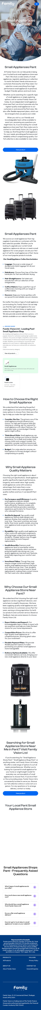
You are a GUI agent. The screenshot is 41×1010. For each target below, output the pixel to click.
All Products (7, 960)
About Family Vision (9, 969)
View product (20, 150)
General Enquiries (32, 969)
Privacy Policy (33, 960)
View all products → (11, 353)
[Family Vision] (8, 2)
